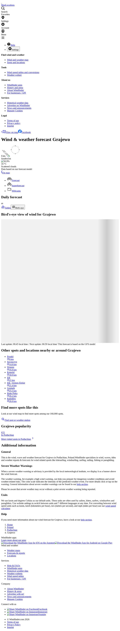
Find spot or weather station (17, 420)
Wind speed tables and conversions (23, 72)
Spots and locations (16, 62)
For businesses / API (16, 93)
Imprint (10, 126)
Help (13, 45)
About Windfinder (15, 90)
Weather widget (14, 75)
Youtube (42, 614)
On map (6, 173)
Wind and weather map (17, 60)
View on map (12, 132)
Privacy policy (13, 123)
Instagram (42, 612)
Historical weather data (17, 103)
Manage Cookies (15, 110)
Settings (15, 50)
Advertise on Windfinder (18, 105)
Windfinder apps (14, 85)
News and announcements (19, 108)
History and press (15, 87)
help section (82, 484)
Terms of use (13, 120)
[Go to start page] (1, 2)
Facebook (26, 132)
